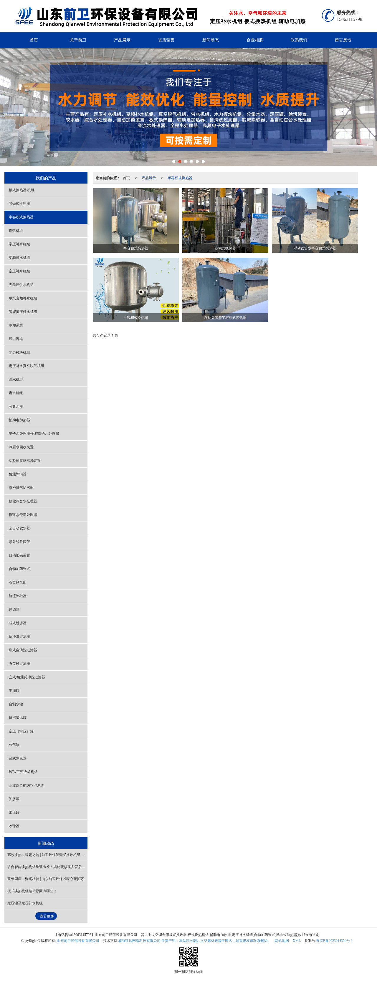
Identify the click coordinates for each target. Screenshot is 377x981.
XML (297, 941)
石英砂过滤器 (19, 664)
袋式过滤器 (18, 623)
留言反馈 (343, 40)
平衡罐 (14, 691)
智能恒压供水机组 (23, 312)
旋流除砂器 (18, 596)
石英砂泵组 (18, 582)
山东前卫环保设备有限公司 (78, 941)
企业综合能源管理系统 (26, 785)
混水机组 (16, 379)
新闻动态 (210, 40)
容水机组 (16, 393)
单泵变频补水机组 (23, 298)
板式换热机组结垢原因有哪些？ (32, 891)
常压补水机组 (19, 244)
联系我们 (299, 40)
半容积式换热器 (180, 177)
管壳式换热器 (19, 203)
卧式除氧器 (18, 758)
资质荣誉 (166, 40)
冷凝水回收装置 (21, 447)
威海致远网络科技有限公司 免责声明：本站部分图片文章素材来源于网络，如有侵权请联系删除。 (194, 941)
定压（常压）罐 (21, 731)
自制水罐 (16, 704)
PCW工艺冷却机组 (23, 772)
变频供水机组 (19, 258)
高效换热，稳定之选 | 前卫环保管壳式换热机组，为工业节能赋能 (47, 855)
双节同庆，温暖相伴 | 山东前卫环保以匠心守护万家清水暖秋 (47, 879)
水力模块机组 (19, 352)
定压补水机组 (19, 271)
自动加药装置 (19, 569)
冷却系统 (16, 325)
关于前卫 (78, 40)
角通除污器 (18, 474)
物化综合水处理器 (23, 501)
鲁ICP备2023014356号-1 (334, 941)
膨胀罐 (14, 799)
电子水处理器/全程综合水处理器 (34, 434)
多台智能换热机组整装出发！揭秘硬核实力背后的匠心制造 (47, 867)
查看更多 (47, 916)
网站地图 (282, 941)
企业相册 (255, 40)
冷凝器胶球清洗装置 (25, 461)
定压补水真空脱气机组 (26, 366)
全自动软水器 (19, 528)
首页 (34, 40)
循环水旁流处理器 (23, 515)
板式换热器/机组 (21, 190)
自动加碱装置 (19, 555)
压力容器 (16, 339)
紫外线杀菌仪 (19, 542)
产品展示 (122, 40)
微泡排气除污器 (21, 488)
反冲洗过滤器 (19, 636)
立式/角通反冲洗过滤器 (27, 677)
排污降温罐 (18, 718)
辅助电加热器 (19, 420)
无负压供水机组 (21, 285)
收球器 (14, 826)
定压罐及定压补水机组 (25, 903)
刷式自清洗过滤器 (23, 650)
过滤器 (14, 609)
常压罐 (14, 812)
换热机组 (16, 231)
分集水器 (16, 406)
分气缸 (14, 745)
